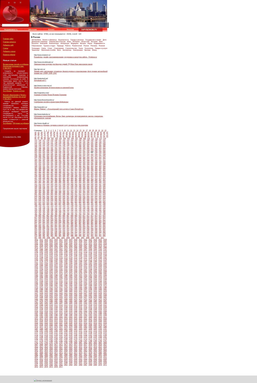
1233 (90, 267)
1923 (90, 359)
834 (104, 218)
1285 (51, 275)
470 (88, 178)
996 (104, 236)
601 (36, 194)
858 (56, 222)
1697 (85, 329)
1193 (41, 263)
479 (52, 180)
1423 (66, 293)
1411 (80, 291)
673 (36, 202)
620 (40, 196)
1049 (70, 244)
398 (88, 170)
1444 (95, 295)
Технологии (89, 48)
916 (72, 228)
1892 (85, 355)
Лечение (70, 30)
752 (64, 210)
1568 (41, 313)
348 (104, 164)
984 (56, 236)
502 (72, 182)
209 (52, 150)
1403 (41, 291)
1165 (51, 259)
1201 (80, 263)
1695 (75, 329)
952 (72, 232)
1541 (56, 309)
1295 (100, 275)
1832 (85, 347)
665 (76, 200)
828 (80, 218)
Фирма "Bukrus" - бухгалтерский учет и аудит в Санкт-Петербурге (58, 109)
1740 (75, 335)
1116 (105, 251)
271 (84, 156)
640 (48, 198)
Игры (69, 41)
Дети (104, 40)
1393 (66, 289)
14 (77, 130)
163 (84, 144)
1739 (70, 335)
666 (80, 200)
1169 (70, 259)
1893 (90, 355)
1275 (75, 273)
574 (72, 190)
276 (104, 156)
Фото (59, 50)
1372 (36, 287)
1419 (46, 293)
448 (72, 176)
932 (64, 230)
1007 (82, 238)
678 (56, 202)
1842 (61, 349)
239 (100, 152)
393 (68, 170)
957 (92, 232)
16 (83, 130)
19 (93, 130)
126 (80, 140)
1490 (100, 301)
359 (76, 166)
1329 (46, 281)
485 (76, 180)
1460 (100, 297)
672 (104, 200)
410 (64, 172)
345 (92, 164)
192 (56, 148)
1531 (80, 307)
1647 (61, 323)
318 (56, 162)
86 (79, 136)
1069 (95, 246)
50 (42, 134)
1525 (51, 307)
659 (52, 200)
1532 (85, 307)
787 (60, 214)
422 (40, 174)
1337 (85, 281)
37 (76, 132)
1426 (80, 293)
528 (104, 184)
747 (44, 210)
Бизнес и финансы (50, 40)
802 (48, 216)
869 (100, 222)
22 (102, 130)
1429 (95, 293)
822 (56, 218)
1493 (41, 303)
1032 (61, 241)
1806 (105, 343)
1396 (80, 289)
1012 (36, 240)
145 (84, 142)
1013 (41, 240)
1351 (80, 283)
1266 (105, 271)
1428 (90, 293)
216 (80, 150)
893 (52, 226)
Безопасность (63, 40)
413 (76, 172)
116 (40, 140)
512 (40, 184)
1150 (51, 257)
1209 (46, 265)
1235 (100, 267)
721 (84, 206)
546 (104, 186)
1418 (41, 293)
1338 (90, 281)
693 (44, 204)
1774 (95, 339)
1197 (61, 263)
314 (40, 162)
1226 (56, 267)
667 (84, 200)
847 (84, 220)
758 (88, 210)
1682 (85, 327)
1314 (46, 279)
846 (80, 220)
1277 (85, 273)
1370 (100, 285)
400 (96, 170)
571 (60, 190)
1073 (41, 247)
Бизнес (51, 30)
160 (72, 144)
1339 (95, 281)
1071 (105, 246)
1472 (85, 299)
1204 (95, 263)
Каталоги (35, 43)
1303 (66, 277)
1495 (51, 303)
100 (48, 138)
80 (60, 136)
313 (36, 162)
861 (68, 222)
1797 (61, 343)
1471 (80, 299)
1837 (36, 349)
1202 (85, 263)
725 (100, 206)
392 (64, 170)
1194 (46, 263)
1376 (56, 287)
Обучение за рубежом (21, 123)
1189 (95, 261)
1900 (51, 357)
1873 (66, 353)
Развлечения (77, 46)
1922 (85, 359)
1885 (51, 355)
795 (92, 214)
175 (60, 146)
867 (92, 222)
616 (96, 194)
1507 (36, 305)
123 (68, 140)
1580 (100, 313)
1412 (85, 291)
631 (84, 196)
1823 (41, 347)
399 (92, 170)
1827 (61, 347)
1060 (51, 246)
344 (88, 164)
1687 (36, 329)
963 (44, 234)
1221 (105, 265)
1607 (85, 317)
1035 (75, 241)
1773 (90, 339)
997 (36, 238)
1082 (85, 247)
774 (80, 212)
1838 (41, 349)
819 (44, 218)
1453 (66, 297)
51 (45, 134)
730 (48, 208)
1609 (95, 317)
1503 (90, 303)
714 (56, 206)
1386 (105, 287)
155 (52, 144)
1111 (80, 251)
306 (80, 160)
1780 (51, 341)
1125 (75, 253)
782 (40, 214)
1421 (56, 293)
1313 (41, 279)
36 (73, 132)
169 (36, 146)
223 (36, 152)
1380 (75, 287)
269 (76, 156)
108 (80, 138)
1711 (80, 331)
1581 (105, 313)
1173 (90, 259)
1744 (95, 335)
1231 (80, 267)
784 (48, 214)
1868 (41, 353)
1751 (56, 337)
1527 (61, 307)
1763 (41, 339)
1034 (70, 241)
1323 (90, 279)
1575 (75, 313)
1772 (85, 339)
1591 (80, 315)
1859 (70, 351)
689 (100, 202)
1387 (36, 289)
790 (72, 214)
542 (88, 186)
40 (85, 132)
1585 (51, 315)
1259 (70, 271)
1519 (95, 305)
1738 (66, 335)
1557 (61, 311)
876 (56, 224)
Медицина (75, 43)
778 (96, 212)
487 (84, 180)
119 (52, 140)
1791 (105, 341)
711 (44, 206)
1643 (41, 323)
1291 (80, 275)
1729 (95, 333)
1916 (56, 359)
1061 (56, 246)
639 (44, 198)
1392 (61, 289)
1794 (46, 343)
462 (56, 178)
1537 (36, 309)
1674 (46, 327)
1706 (56, 331)
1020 (75, 240)
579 (92, 190)
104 (64, 138)
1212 (61, 265)
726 (104, 206)
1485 (75, 301)
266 (64, 156)
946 (48, 232)
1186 (80, 261)
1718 (41, 333)
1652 (85, 323)
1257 (61, 271)
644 (64, 198)
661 (60, 200)
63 (82, 134)
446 (64, 176)
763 (36, 212)
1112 (85, 251)
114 (104, 138)
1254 (46, 271)
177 (68, 146)
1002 (58, 238)
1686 (105, 327)
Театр (81, 48)
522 (80, 184)
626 (64, 196)
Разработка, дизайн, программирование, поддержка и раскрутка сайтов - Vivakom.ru (65, 57)
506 (88, 182)
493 (36, 182)
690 (104, 202)
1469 (70, 299)
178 (72, 146)
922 (96, 228)
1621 (80, 319)
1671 (105, 325)
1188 (90, 261)
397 (84, 170)
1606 (80, 317)
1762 (36, 339)
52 (48, 134)
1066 (80, 246)
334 (48, 164)
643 (60, 198)
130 (96, 140)
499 (60, 182)
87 (82, 136)
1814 (70, 345)
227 (52, 152)
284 (64, 158)
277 (36, 158)
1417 (36, 293)
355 (60, 166)
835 (36, 220)
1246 (80, 269)
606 (56, 194)
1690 (51, 329)
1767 (61, 339)
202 (96, 148)
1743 (90, 335)
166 (96, 144)
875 (52, 224)
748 (48, 210)
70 (104, 134)
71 (107, 134)
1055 (100, 244)
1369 (95, 285)
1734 (46, 335)
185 (100, 146)
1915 (51, 359)
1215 (75, 265)
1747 (36, 337)
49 (38, 134)
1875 (75, 353)
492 (104, 180)
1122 (61, 253)
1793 (41, 343)
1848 (90, 349)
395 (76, 170)
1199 (70, 263)
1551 (105, 309)
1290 (75, 275)
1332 (61, 281)
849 (92, 220)
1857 (61, 351)
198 (80, 148)
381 (92, 168)
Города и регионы (77, 40)
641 (52, 198)
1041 (105, 241)
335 (52, 164)
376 (72, 168)
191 (52, 148)
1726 (80, 333)
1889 (70, 355)
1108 (66, 251)
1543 (66, 309)
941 (100, 230)
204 (104, 148)
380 (88, 168)
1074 (46, 247)
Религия (102, 46)
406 (48, 172)
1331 (56, 281)
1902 (61, 357)
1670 (100, 325)
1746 (105, 335)
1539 (46, 309)
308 (88, 160)
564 (104, 188)
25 (38, 132)
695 (52, 204)
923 (100, 228)
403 (36, 172)
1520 (100, 305)
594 (80, 192)
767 (52, 212)
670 (96, 200)
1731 (105, 333)
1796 (56, 343)
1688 (41, 329)
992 (88, 236)
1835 (100, 347)
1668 (90, 325)
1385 (100, 287)
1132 (36, 255)
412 (72, 172)
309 (92, 160)
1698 (90, 329)
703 (84, 204)
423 (44, 174)
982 (48, 236)
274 (96, 156)
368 (40, 168)
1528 (66, 307)
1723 (66, 333)
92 (98, 136)
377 (76, 168)
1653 (90, 323)
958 (96, 232)
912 (56, 228)
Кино (101, 41)
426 (56, 174)
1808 (41, 345)
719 (76, 206)
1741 (80, 335)
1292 (85, 275)
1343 (41, 283)
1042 (36, 244)
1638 (90, 321)
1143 (90, 255)
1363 (66, 285)
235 (84, 152)
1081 (80, 247)
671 (100, 200)
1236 (105, 267)
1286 (56, 275)
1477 (36, 301)
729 (44, 208)
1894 (95, 355)
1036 (80, 241)
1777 (36, 341)
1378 (66, 287)
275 (100, 156)
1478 (41, 301)
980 (40, 236)
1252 (36, 271)
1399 (95, 289)
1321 (80, 279)
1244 (70, 269)
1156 (80, 257)
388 (48, 170)
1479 (46, 301)
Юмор (94, 50)
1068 (90, 246)
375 (68, 168)
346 (96, 164)
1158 (90, 257)
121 (60, 140)
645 (68, 198)
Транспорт (36, 50)
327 (92, 162)
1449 (46, 297)
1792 (36, 343)
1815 (75, 345)
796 (96, 214)
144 (80, 142)
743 (100, 208)
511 (36, 184)
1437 (61, 295)
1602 (61, 317)
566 (40, 190)
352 (48, 166)
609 (68, 194)
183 (92, 146)
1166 (56, 259)
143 (76, 142)
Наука (90, 43)
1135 (51, 255)
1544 (70, 309)
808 (72, 216)
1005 (73, 238)
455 (100, 176)
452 (88, 176)
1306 (80, 277)
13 (74, 130)
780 (104, 212)
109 (84, 138)
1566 (105, 311)
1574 (70, 313)
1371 (105, 285)
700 (72, 204)
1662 (61, 325)
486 (80, 180)
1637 (85, 321)
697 (60, 204)
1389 (46, 289)
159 (68, 144)
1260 (75, 271)
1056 (105, 244)
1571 (56, 313)
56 (60, 134)
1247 (85, 269)
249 (68, 154)
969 (68, 234)
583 (36, 192)
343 (84, 164)
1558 (66, 311)
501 (68, 182)
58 (67, 134)
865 (84, 222)
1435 (51, 295)
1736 (56, 335)
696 (56, 204)
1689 (46, 329)
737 (76, 208)
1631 (56, 321)
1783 (66, 341)
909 (44, 228)
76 (48, 136)
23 (105, 130)
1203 (90, 263)
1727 (85, 333)
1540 (51, 309)
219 (92, 150)
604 (48, 194)
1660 (51, 325)
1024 (95, 240)
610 (72, 194)
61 (76, 134)
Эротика (87, 50)
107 (76, 138)
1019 (70, 240)
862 (72, 222)
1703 (41, 331)
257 (100, 154)
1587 (61, 315)
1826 (56, 347)
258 (104, 154)
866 (88, 222)
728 (40, 208)
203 (100, 148)
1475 (100, 299)
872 (40, 224)
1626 (105, 319)
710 (40, 206)
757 (84, 210)
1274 (70, 273)
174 (56, 146)
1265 (100, 271)
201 (92, 148)
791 (76, 214)
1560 (75, 311)
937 (84, 230)
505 (84, 182)
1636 (80, 321)
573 (68, 190)
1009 (92, 238)
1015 (51, 240)
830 (88, 218)
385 (36, 170)
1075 (51, 247)
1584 (46, 315)
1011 (102, 238)
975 (92, 234)
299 (52, 160)
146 (88, 142)
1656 (105, 323)
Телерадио (36, 48)
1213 (66, 265)
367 (36, 168)
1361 (56, 285)
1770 (75, 339)
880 (72, 224)
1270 (51, 273)
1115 (100, 251)
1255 (51, 271)
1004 (68, 238)
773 (76, 212)
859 (60, 222)
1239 (46, 269)
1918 (66, 359)
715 (60, 206)
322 (72, 162)
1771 (80, 339)
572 (64, 190)
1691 (56, 329)
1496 (56, 303)
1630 (51, 321)
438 (104, 174)
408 (56, 172)
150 (104, 142)
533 (52, 186)
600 (104, 192)
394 (72, 170)
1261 (80, 271)
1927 (36, 361)
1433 (41, 295)
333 (44, 164)
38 (79, 132)
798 (104, 214)
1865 (100, 351)
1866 (105, 351)
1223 (41, 267)
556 (72, 188)
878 (64, 224)
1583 (41, 315)
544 (96, 186)
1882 (36, 355)
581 (100, 190)
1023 (90, 240)
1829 (70, 347)
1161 (105, 257)
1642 (36, 323)
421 (36, 174)
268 (72, 156)
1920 (75, 359)
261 (44, 156)
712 (48, 206)
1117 (36, 253)
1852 (36, 351)
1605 (75, 317)
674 (40, 202)
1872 (61, 353)
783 (44, 214)
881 (76, 224)
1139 (70, 255)
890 (40, 226)
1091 (56, 250)
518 (64, 184)
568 (48, 190)
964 (48, 234)
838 (48, 220)
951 (68, 232)
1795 (51, 343)
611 (76, 194)
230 (64, 152)
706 (96, 204)
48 (35, 134)
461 (52, 178)
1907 (85, 357)
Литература (65, 43)
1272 (61, 273)
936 (80, 230)
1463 (41, 299)
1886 (56, 355)
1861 (80, 351)
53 (51, 134)
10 (65, 130)
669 (92, 200)
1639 (95, 321)
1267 (36, 273)
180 (80, 146)
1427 (85, 293)
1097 (85, 250)
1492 (36, 303)
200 (88, 148)
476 (40, 180)
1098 (90, 250)
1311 (105, 277)
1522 (36, 307)
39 (82, 132)
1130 (100, 253)
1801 (80, 343)
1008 (87, 238)
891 (44, 226)
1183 (66, 261)
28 (48, 132)
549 (44, 188)
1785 (75, 341)
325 (84, 162)
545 (100, 186)
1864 (95, 351)
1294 (95, 275)
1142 (85, 255)
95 (107, 136)
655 (36, 200)
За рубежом (7, 91)
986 (64, 236)
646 (72, 198)
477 (44, 180)
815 (100, 216)
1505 (100, 303)
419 (100, 172)
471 (92, 178)
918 (80, 228)
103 (60, 138)
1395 (75, 289)
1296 (105, 275)
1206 (105, 263)
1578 (90, 313)
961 (36, 234)
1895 (100, 355)
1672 (36, 327)
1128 (90, 253)
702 (80, 204)
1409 (70, 291)
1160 (100, 257)
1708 (66, 331)
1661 (56, 325)
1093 (66, 250)
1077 (61, 247)
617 (100, 194)
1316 (56, 279)
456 (104, 176)
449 (76, 176)
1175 (100, 259)
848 (88, 220)
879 (68, 224)
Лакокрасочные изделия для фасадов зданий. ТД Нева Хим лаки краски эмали (63, 64)
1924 (95, 359)
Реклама (94, 46)
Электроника (78, 50)
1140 (75, 255)
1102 (36, 251)
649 (84, 198)
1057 (36, 246)
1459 (95, 297)
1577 (85, 313)
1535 (100, 307)
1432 (36, 295)
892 (48, 226)
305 (76, 160)
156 (56, 144)
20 (96, 130)
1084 (95, 247)
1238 (41, 269)
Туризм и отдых (19, 91)
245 (52, 154)
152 (40, 144)
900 (80, 226)
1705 (51, 331)
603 (44, 194)
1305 (75, 277)
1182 (61, 261)
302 (64, 160)
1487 (85, 301)
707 (100, 204)
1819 (95, 345)
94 (104, 136)
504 (80, 182)
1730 (100, 333)
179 (76, 146)
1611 (105, 317)
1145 (100, 255)
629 (76, 196)
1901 (56, 357)
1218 (90, 265)
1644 (46, 323)
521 (76, 184)
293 (100, 158)
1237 (36, 269)
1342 (36, 283)
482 (64, 180)
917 (76, 228)
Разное (86, 46)
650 (88, 198)
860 (64, 222)
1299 (46, 277)
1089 (46, 250)
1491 (105, 301)
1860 (75, 351)
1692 (61, 329)
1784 (70, 341)
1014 (46, 240)
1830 (75, 347)
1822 (36, 347)
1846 (80, 349)
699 (68, 204)
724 (96, 206)
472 (96, 178)
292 (96, 158)
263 (52, 156)
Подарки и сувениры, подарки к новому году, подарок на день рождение (61, 125)
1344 (46, 283)
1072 (36, 247)
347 (100, 164)
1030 (51, 241)
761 (100, 210)
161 (76, 144)
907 (36, 228)
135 (44, 142)
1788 (90, 341)
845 (76, 220)
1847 (85, 349)
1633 (66, 321)
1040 (100, 241)
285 (68, 158)
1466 (56, 299)
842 (64, 220)
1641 (105, 321)
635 (100, 196)
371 (52, 168)
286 (72, 158)
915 (68, 228)
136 (48, 142)
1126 (80, 253)
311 (100, 160)
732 (56, 208)
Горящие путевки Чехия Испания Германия (50, 95)
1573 (66, 313)
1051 (80, 244)
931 (60, 230)
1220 (100, 265)
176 (64, 146)
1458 (90, 297)
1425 (75, 293)
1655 (100, 323)
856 (48, 222)
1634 (70, 321)
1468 (66, 299)
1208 (41, 265)
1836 (105, 347)
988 (72, 236)
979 (36, 236)
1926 (105, 359)
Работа (68, 46)
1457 (85, 297)
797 (100, 214)
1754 (70, 337)
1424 (70, 293)
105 (68, 138)
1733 (41, 335)
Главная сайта (8, 39)
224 (40, 152)
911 (52, 228)
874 (48, 224)
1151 (56, 257)
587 (52, 192)
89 (88, 136)
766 (48, 212)
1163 (41, 259)
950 (64, 232)
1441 (80, 295)
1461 (105, 297)
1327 (36, 281)
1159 (95, 257)
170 (40, 146)
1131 (105, 253)
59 (70, 134)
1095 (75, 250)
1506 (105, 303)
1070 (100, 246)
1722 (61, 333)
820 (48, 218)
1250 (100, 269)
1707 (61, 331)
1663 (66, 325)
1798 (66, 343)
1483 (66, 301)
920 (88, 228)
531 (44, 186)
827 (76, 218)
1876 (80, 353)
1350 (75, 283)
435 (92, 174)
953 (76, 232)
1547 (85, 309)
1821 (105, 345)
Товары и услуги (101, 48)
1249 (95, 269)
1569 (46, 313)
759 (92, 210)
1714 (95, 331)
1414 (95, 291)
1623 (90, 319)
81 (63, 136)
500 (64, 182)
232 (72, 152)
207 (44, 150)
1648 (66, 323)
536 (64, 186)
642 (56, 198)
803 (52, 216)
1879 (95, 353)
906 (104, 226)
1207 (36, 265)
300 (56, 160)
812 (88, 216)
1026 (105, 240)
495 (44, 182)
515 (52, 184)
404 (40, 172)
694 (48, 204)
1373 (41, 287)
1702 (36, 331)
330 (104, 162)
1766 (56, 339)
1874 (70, 353)
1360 (51, 285)
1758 (90, 337)
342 (80, 164)
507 (92, 182)
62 (79, 134)
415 (84, 172)
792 (80, 214)
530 (40, 186)
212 (64, 150)
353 (52, 166)
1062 (61, 246)
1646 (56, 323)
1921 (80, 359)
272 (88, 156)
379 (84, 168)
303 (68, 160)
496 (48, 182)
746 (40, 210)
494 (40, 182)
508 (96, 182)
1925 (100, 359)
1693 (66, 329)
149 (100, 142)
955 (84, 232)
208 (48, 150)
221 (100, 150)
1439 (70, 295)
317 (52, 162)
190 (48, 148)
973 (84, 234)
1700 (100, 329)
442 (48, 176)
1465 (51, 299)
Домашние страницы (40, 41)
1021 (80, 240)
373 (60, 168)
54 (54, 134)
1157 (85, 257)
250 (72, 154)
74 (42, 136)
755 (76, 210)
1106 (56, 251)
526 (96, 184)
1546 (80, 309)
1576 (80, 313)
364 (96, 166)
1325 (100, 279)
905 (100, 226)
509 (100, 182)
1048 (66, 244)
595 (84, 192)
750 (56, 210)
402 (104, 170)
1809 (46, 345)
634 (96, 196)
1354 (95, 283)
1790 (100, 341)
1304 (70, 277)
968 (64, 234)
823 (60, 218)
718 (72, 206)
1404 (46, 291)
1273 (66, 273)
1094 (70, 250)
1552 (36, 311)
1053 (90, 244)
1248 (90, 269)
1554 (46, 311)
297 (44, 160)
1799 (70, 343)
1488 (90, 301)
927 (44, 230)
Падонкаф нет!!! (40, 80)
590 (64, 192)
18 (90, 130)
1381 (80, 287)
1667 (85, 325)
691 (36, 204)
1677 (61, 327)
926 (40, 230)
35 (70, 132)
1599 (46, 317)
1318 (66, 279)
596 (88, 192)
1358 (41, 285)
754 (72, 210)
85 (76, 136)
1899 (46, 357)
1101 (105, 250)
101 (52, 138)
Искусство (85, 41)
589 (60, 192)
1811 (56, 345)
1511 (56, 305)
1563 (90, 311)
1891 (80, 355)
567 (44, 190)
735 (68, 208)
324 (80, 162)
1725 (75, 333)
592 (72, 192)
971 (76, 234)
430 (72, 174)
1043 (41, 244)
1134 (46, 255)
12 (71, 130)
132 (104, 140)
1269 (46, 273)
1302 (61, 277)
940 (96, 230)
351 (44, 166)
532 (48, 186)
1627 (36, 321)
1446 (105, 295)
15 (80, 130)
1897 (36, 357)
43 (95, 132)
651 (92, 198)
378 (80, 168)
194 (64, 148)
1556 (56, 311)
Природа (60, 46)
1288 (66, 275)
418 (96, 172)
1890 (75, 355)
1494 (46, 303)
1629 (46, 321)
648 (80, 198)
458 (40, 178)
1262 (85, 271)
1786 (80, 341)
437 (100, 174)
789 (68, 214)
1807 (36, 345)
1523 (41, 307)
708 (104, 204)
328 (96, 162)
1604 (70, 317)
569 (52, 190)
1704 (46, 331)
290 (88, 158)
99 (45, 138)
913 (60, 228)
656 (40, 200)
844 (72, 220)
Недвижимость (11, 30)
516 (56, 184)
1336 (80, 281)
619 (36, 196)
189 (44, 148)
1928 (41, 361)
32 (60, 132)
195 (68, 148)
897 (68, 226)
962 (40, 234)
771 (68, 212)
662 (64, 200)
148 (96, 142)
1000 (48, 238)
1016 (56, 240)
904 (96, 226)
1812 (61, 345)
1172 (85, 259)
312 (104, 160)
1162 (36, 259)
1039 (95, 241)
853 (36, 222)
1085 (100, 247)
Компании (44, 43)
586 (48, 192)
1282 (36, 275)
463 (60, 178)
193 (60, 148)
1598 (41, 317)
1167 (61, 259)
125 (76, 140)
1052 (85, 244)
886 (96, 224)
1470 (75, 299)
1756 (80, 337)
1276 (80, 273)
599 (100, 192)
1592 (85, 315)
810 (80, 216)
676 (48, 202)
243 (44, 154)
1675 (51, 327)
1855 (51, 351)
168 (104, 144)
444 (56, 176)
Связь (43, 48)
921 (92, 228)
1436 (56, 295)
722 (88, 206)
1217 (85, 265)
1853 (41, 351)
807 (68, 216)
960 (104, 232)
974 (88, 234)
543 (92, 186)
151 (36, 144)
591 (68, 192)
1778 (41, 341)
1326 (105, 279)
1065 (75, 246)
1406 (56, 291)
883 (84, 224)
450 (80, 176)
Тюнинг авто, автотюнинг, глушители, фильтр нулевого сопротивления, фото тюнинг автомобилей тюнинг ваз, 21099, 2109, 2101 (70, 72)
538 (72, 186)
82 (67, 136)
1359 (46, 285)
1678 (66, 327)
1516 (80, 305)
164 (88, 144)
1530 (75, 307)
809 (76, 216)
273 (92, 156)
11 (68, 130)
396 (80, 170)
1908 (90, 357)
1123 (66, 253)
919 (84, 228)
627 (68, 196)
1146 (105, 255)
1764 (46, 339)
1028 (41, 241)
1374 (46, 287)
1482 (61, 301)
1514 (70, 305)
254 (88, 154)
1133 (41, 255)
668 (88, 200)
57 (63, 134)
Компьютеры (54, 43)
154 (48, 144)
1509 (46, 305)
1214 (70, 265)
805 (60, 216)
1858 (66, 351)
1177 (36, 261)
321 (68, 162)
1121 (56, 253)
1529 (70, 307)
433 (84, 174)
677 (52, 202)
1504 (95, 303)
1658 (41, 325)
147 (92, 142)
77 (51, 136)
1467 (61, 299)
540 (80, 186)
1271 (56, 273)
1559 (70, 311)
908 (40, 228)
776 (88, 212)
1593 (90, 315)
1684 (95, 327)
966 (56, 234)
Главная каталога (9, 42)
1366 (80, 285)
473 (100, 178)
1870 (51, 353)
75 (45, 136)
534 (56, 186)
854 (40, 222)
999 (44, 238)
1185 (75, 261)
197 (76, 148)
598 (96, 192)
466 (72, 178)
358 (72, 166)
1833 (90, 347)
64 (85, 134)
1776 (105, 339)
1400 (100, 289)
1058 (41, 246)
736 (72, 208)
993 (92, 236)
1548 (90, 309)
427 (60, 174)
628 (72, 196)
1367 (85, 285)
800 (40, 216)
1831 (80, 347)
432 (80, 174)
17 (87, 130)
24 (35, 132)
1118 (41, 253)
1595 (100, 315)
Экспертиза (67, 50)
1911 (105, 357)
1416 (105, 291)
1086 (105, 247)
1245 (75, 269)
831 (92, 218)
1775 (100, 339)
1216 (80, 265)
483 (68, 180)
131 (100, 140)
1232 (85, 267)
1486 (80, 301)
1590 (75, 315)
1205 (100, 263)
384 (104, 168)
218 (88, 150)
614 (88, 194)
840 (56, 220)
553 (60, 188)
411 (68, 172)
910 (48, 228)
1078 (66, 247)
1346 (56, 283)
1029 (46, 241)
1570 (51, 313)
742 (96, 208)
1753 (66, 337)
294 (104, 158)
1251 (105, 269)
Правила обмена (9, 55)
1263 (90, 271)
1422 (61, 293)
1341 (105, 281)
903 (92, 226)
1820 (100, 345)
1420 (51, 293)
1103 (41, 251)
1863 (90, 351)
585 (44, 192)
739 (84, 208)
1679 (70, 327)
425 (52, 174)
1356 (105, 283)
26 (42, 132)
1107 (61, 251)
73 (38, 136)
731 (52, 208)
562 (96, 188)
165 (92, 144)
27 (45, 132)
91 (95, 136)
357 (68, 166)
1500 (75, 303)
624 (56, 196)
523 (84, 184)
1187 (85, 261)
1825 (51, 347)
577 (84, 190)
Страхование (59, 48)
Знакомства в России (57, 41)
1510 (51, 305)
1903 (66, 357)
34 (67, 132)
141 (68, 142)
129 (92, 140)
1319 (70, 279)
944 (40, 232)
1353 (90, 283)
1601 (56, 317)
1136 (56, 255)
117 (44, 140)
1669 (95, 325)
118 (48, 140)
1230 (75, 267)
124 (72, 140)
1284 (46, 275)
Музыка (83, 43)
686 (88, 202)
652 (96, 198)
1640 (100, 321)
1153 (66, 257)
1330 (51, 281)
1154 (70, 257)
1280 (100, 273)
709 (36, 206)
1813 (66, 345)
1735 (51, 335)
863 (76, 222)
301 (60, 160)
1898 (41, 357)
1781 (56, 341)
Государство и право (93, 40)
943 (36, 232)
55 (57, 134)
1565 (100, 311)
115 (36, 140)
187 (36, 148)
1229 (70, 267)
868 (96, 222)
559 (84, 188)
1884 (46, 355)
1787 (85, 341)
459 (44, 178)
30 (54, 132)
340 (72, 164)
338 (64, 164)
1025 (100, 240)
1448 (41, 297)
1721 (56, 333)
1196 (56, 263)
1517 (85, 305)
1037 (85, 241)
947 (52, 232)
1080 (75, 247)
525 (92, 184)
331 (36, 164)
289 (84, 158)
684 (80, 202)
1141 (80, 255)
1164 (46, 259)
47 (107, 132)
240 (104, 152)
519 (68, 184)
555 (68, 188)
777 (92, 212)
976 (96, 234)
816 (104, 216)
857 (52, 222)
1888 (66, 355)
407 (52, 172)
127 (84, 140)
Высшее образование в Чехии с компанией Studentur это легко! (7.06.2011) (14, 97)
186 (104, 146)
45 (101, 132)
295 (36, 160)
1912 (36, 359)
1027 (36, 241)
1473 (90, 299)
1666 (80, 325)
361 (84, 166)
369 (44, 168)
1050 (75, 244)
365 (100, 166)
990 (80, 236)
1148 (41, 257)
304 (72, 160)
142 (72, 142)
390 (56, 170)
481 (60, 180)
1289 (70, 275)
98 (42, 138)
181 (84, 146)
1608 (90, 317)
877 (60, 224)
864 (80, 222)
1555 (51, 311)
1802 (85, 343)
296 (40, 160)
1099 (95, 250)
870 (104, 222)
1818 (90, 345)
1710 (75, 331)
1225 (51, 267)
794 (88, 214)
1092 (61, 250)
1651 (80, 323)
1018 (66, 240)
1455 (75, 297)
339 (68, 164)
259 (36, 156)
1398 (90, 289)
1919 (70, 359)
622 (48, 196)
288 (80, 158)
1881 (105, 353)
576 (80, 190)
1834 (95, 347)
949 (60, 232)
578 (88, 190)
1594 (95, 315)
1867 (36, 353)
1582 (36, 315)
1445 (100, 295)
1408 (66, 291)
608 (64, 194)
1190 (100, 261)
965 (52, 234)
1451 (56, 297)
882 (80, 224)
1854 (46, 351)
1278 (90, 273)
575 (76, 190)
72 (35, 136)
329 (100, 162)
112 (96, 138)
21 (99, 130)
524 (88, 184)
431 (76, 174)
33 (63, 132)
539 (76, 186)
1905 (75, 357)
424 (48, 174)
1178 (41, 261)
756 (80, 210)
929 (52, 230)
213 (68, 150)
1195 (51, 263)
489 (92, 180)
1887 (61, 355)
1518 (90, 305)
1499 (70, 303)
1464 (46, 299)
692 (40, 204)
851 (100, 220)
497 (52, 182)
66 (92, 134)
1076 (56, 247)
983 (52, 236)
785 (52, 214)
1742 (85, 335)
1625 (100, 319)
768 (56, 212)
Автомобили (36, 40)
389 (52, 170)
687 (92, 202)
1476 (105, 299)
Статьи (5, 48)
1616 (56, 319)
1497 (61, 303)
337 (60, 164)
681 (68, 202)
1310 (100, 277)
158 (64, 144)
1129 (95, 253)
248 (64, 154)
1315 (51, 279)
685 (84, 202)
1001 (53, 238)
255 (92, 154)
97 (38, 138)
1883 (41, 355)
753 (68, 210)
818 (40, 218)
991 (84, 236)
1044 (46, 244)
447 (68, 176)
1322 (85, 279)
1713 (90, 331)
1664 (70, 325)
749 (52, 210)
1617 (61, 319)
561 (92, 188)
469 (84, 178)
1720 (51, 333)
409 (60, 172)
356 (64, 166)
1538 (41, 309)
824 (64, 218)
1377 (61, 287)
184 (96, 146)
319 (60, 162)
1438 (66, 295)
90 (92, 136)
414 (80, 172)
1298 (41, 277)
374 (64, 168)
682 (72, 202)
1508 (41, 305)
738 (80, 208)
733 (60, 208)
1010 (97, 238)
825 (68, 218)
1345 (51, 283)
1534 (95, 307)
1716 (105, 331)
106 (72, 138)
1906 (80, 357)
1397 (85, 289)
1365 (75, 285)
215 (76, 150)
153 (44, 144)
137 (52, 142)
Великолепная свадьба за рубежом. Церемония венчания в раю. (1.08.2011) (16, 66)
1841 (56, 349)
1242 (61, 269)
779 (100, 212)
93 (101, 136)
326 (88, 162)
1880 (100, 353)
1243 (66, 269)
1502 (85, 303)
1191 (105, 261)
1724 (70, 333)
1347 (61, 283)
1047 (61, 244)
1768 (66, 339)
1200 (75, 263)
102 (56, 138)
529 (36, 186)
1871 (56, 353)
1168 (66, 259)
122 (64, 140)
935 (76, 230)
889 (36, 226)
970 (72, 234)
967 (60, 234)
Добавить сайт (8, 45)
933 (68, 230)
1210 (51, 265)
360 (80, 166)
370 (48, 168)
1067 (85, 246)
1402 (36, 291)
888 (104, 224)
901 (84, 226)
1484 (70, 301)
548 (40, 188)
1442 (85, 295)
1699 (95, 329)
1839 (46, 349)
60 (73, 134)
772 (72, 212)
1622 (85, 319)
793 (84, 214)
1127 (85, 253)
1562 (85, 311)
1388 (41, 289)
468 (80, 178)
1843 (66, 349)
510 (104, 182)
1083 (90, 247)
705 (92, 204)
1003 (63, 238)
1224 (46, 267)
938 (88, 230)
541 (84, 186)
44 (98, 132)
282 (56, 158)
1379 (70, 287)
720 (80, 206)
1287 (61, 275)
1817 (85, 345)
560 (88, 188)
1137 (61, 255)
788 (64, 214)
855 (44, 222)
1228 (66, 267)
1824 (46, 347)
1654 (95, 323)
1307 (85, 277)
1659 (46, 325)
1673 (41, 327)
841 (60, 220)
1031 (56, 241)
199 (84, 148)
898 (72, 226)
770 (64, 212)
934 (72, 230)
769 (60, 212)
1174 (95, 259)
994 (96, 236)
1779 (46, 341)
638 (40, 198)
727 (36, 208)
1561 (80, 311)
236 (88, 152)
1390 (51, 289)
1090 (51, 250)
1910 (100, 357)
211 (60, 150)
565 (36, 190)
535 (60, 186)
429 (68, 174)
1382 (85, 287)
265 (60, 156)
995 (100, 236)
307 (84, 160)
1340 (100, 281)
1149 (46, 257)
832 (96, 218)
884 (88, 224)
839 (52, 220)
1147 (36, 257)
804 (56, 216)
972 (80, 234)
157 (60, 144)
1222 (36, 267)
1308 (90, 277)
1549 (95, 309)
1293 (90, 275)
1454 (70, 297)
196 (72, 148)
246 (56, 154)
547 (36, 188)
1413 (90, 291)
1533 (90, 307)
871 (36, 224)
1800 (75, 343)
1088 (41, 250)
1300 (51, 277)
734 (64, 208)
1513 (66, 305)
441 (44, 176)
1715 (100, 331)
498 (56, 182)
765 (44, 212)
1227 (61, 267)
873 (44, 224)
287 (76, 158)
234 (80, 152)
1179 (46, 261)
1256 (56, 271)
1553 (41, 311)
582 (104, 190)
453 (92, 176)
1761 (105, 337)
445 (60, 176)
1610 (100, 317)
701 (76, 204)
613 (84, 194)
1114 (95, 251)
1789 (95, 341)
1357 (36, 285)
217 (84, 150)
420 (104, 172)
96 (35, 138)
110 (88, 138)
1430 (100, 293)
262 (48, 156)
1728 (90, 333)
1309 (95, 277)
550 (48, 188)
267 (68, 156)
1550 (100, 309)
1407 (61, 291)
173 (52, 146)
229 (60, 152)
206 (40, 150)
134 (40, 142)
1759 (95, 337)
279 (44, 158)
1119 (46, 253)
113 (100, 138)
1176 (105, 259)
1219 (95, 265)
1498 (66, 303)
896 (64, 226)
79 (57, 136)
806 (64, 216)
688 (96, 202)
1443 (90, 295)
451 (84, 176)
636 (104, 196)
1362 (61, 285)
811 (84, 216)
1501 (80, 303)
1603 (66, 317)
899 (76, 226)
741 (92, 208)
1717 (36, 333)
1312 (36, 279)
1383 (90, 287)
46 (104, 132)
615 (92, 194)
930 (56, 230)
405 (44, 172)
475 (36, 180)
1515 (75, 305)
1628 (41, 321)
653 (100, 198)
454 (96, 176)
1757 (85, 337)
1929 (46, 361)
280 (48, 158)
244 (48, 154)
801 (44, 216)
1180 (51, 261)
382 (96, 168)
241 (36, 154)
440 (40, 176)
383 (100, 168)
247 (60, 154)
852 (104, 220)
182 (88, 146)
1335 (75, 281)
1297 (36, 277)
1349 (70, 283)
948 (56, 232)
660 (56, 200)
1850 (100, 349)
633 (92, 196)
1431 (105, 293)
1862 (85, 351)
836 (40, 220)
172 (48, 146)
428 (64, 174)
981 (44, 236)
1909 (95, 357)
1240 (51, 269)
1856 (56, 351)
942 (104, 230)
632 (88, 196)
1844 (70, 349)
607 (60, 194)
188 (40, 148)
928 (48, 230)
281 (52, 158)
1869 (46, 353)
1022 (85, 240)
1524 (46, 307)
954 (80, 232)
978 (104, 234)
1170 (75, 259)
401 (100, 170)
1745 (100, 335)
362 (88, 166)
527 (100, 184)
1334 (70, 281)
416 (88, 172)
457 (36, 178)
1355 (100, 283)
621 (44, 196)
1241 (56, 269)
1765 (51, 339)
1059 (46, 246)
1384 (95, 287)
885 (92, 224)
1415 (100, 291)
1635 (75, 321)
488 (88, 180)
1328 (41, 281)
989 (76, 236)
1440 (75, 295)
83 (70, 136)
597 (92, 192)
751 (60, 210)
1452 (61, 297)
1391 (56, 289)
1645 (51, 323)
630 (80, 196)
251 (76, 154)
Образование (37, 46)
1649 (70, 323)
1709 (70, 331)
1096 (80, 250)
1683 (90, 327)
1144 (95, 255)
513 (44, 184)
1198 (66, 263)
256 (96, 154)
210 (56, 150)
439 (36, 176)
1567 (36, 313)
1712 (85, 331)
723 (92, 206)
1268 (41, 273)
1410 (75, 291)
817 (36, 218)
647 (76, 198)
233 (76, 152)
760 (96, 210)
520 (72, 184)
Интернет (76, 41)
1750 (51, 337)
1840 (51, 349)
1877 (85, 353)
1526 (56, 307)
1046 (56, 244)
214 (72, 150)
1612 (36, 319)
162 (80, 144)
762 (104, 210)
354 (56, 166)
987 (68, 236)
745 (36, 210)
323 (76, 162)
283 (60, 158)
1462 (36, 299)
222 (104, 150)
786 (56, 214)
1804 (95, 343)
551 (52, 188)
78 (54, 136)
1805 (100, 343)
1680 (75, 327)
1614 (46, 319)
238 (96, 152)
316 (48, 162)
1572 (61, 313)
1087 (36, 250)
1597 (36, 317)
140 (64, 142)
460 (48, 178)
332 (40, 164)
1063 (66, 246)
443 (52, 176)
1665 (75, 325)
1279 (95, 273)
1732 (36, 335)
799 (36, 216)
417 (92, 172)
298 (48, 160)
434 (88, 174)
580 (96, 190)
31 (57, 132)
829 (84, 218)
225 (44, 152)
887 (100, 224)
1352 (85, 283)
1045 (51, 244)
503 (76, 182)
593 (76, 192)
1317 (61, 279)
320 (64, 162)
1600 (51, 317)
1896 (105, 355)
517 (60, 184)
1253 (41, 271)
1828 (66, 347)
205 (36, 150)
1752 (61, 337)
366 (104, 166)
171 (44, 146)
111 (92, 138)
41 (88, 132)
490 (96, 180)
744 (104, 208)
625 (60, 196)
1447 (36, 297)
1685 (100, 327)
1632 (61, 321)
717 (68, 206)
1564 (95, 311)
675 (44, 202)
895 (60, 226)
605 (52, 194)
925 (36, 230)
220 (96, 150)
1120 (51, 253)
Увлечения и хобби (48, 50)
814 (96, 216)
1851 (105, 349)
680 (64, 202)
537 (68, 186)
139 (60, 142)
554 (64, 188)
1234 (95, 267)
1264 (95, 271)
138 (56, 142)
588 (56, 192)
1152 (61, 257)
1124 (70, 253)
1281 (105, 273)
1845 (75, 349)
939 (92, 230)
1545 (75, 309)
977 (100, 234)
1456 (80, 297)
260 (40, 156)
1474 (95, 299)
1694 (70, 329)
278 (40, 158)
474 (104, 178)
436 (96, 174)
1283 (41, 275)
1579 (95, 313)
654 (104, 198)
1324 (95, 279)
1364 (70, 285)
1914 (46, 359)
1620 (75, 319)
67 (95, 134)
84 (73, 136)
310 (96, 160)
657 (44, 200)
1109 (70, 251)
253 (84, 154)
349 (36, 166)
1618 (66, 319)
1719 (46, 333)
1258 (66, 271)
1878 (90, 353)
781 (36, 214)
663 (68, 200)
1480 (51, 301)
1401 (105, 289)
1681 (80, 327)
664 (72, 200)
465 (68, 178)
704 (88, 204)
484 (72, 180)
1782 (61, 341)
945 (44, 232)
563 (100, 188)
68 (98, 134)
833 (100, 218)
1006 (78, 238)
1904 (70, 357)
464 (64, 178)
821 (52, 218)
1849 (95, 349)
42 (92, 132)
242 (40, 154)
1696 (80, 329)
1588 (66, 315)
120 (56, 140)
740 (88, 208)
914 (64, 228)
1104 (46, 251)
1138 (66, 255)
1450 (51, 297)
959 (100, 232)
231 (68, 152)
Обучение (32, 30)
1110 (75, 251)
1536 (105, 307)
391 (60, 170)
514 (48, 184)
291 (92, 158)
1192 (36, 263)
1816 (80, 345)
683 (76, 202)
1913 (41, 359)
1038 (90, 241)
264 (56, 156)
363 (92, 166)
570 (56, 190)
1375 (51, 287)
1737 (61, 335)
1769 (70, 339)
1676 (56, 327)
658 (48, 200)
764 (40, 212)
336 (56, 164)
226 (48, 152)
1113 (90, 251)
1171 (80, 259)
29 (51, 132)
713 (52, 206)
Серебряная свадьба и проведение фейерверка (51, 102)
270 (80, 156)
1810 (51, 345)
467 (76, 178)
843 (68, 220)
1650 (75, 323)
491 (100, 180)
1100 (100, 250)
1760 (100, 337)
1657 (36, 325)
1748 (41, 337)
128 (88, 140)
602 (40, 194)
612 (80, 194)
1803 (90, 343)
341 (76, 164)
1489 (95, 301)
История (94, 41)
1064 (70, 246)
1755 (75, 337)
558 (80, 188)
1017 (61, 240)
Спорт (50, 48)
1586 (56, 315)
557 (76, 188)
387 (44, 170)
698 (64, 204)
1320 (75, 279)
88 (85, 136)
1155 (75, 257)
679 (60, 202)
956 (88, 232)
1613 (41, 319)
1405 (51, 291)
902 (88, 226)
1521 (105, 305)
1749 (46, 337)
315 (44, 162)
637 (36, 198)
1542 (61, 309)
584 (40, 192)
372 (56, 168)
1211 (56, 265)
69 (101, 134)
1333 (66, 281)
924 (104, 228)
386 (40, 170)
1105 (51, 251)
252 (80, 154)
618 (104, 194)
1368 (90, 285)
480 (56, 180)
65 (88, 134)
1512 (61, 305)
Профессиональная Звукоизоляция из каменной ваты (54, 88)
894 (56, 226)
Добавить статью (9, 51)
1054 (95, 244)
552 (56, 188)
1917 (61, 359)
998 (40, 238)
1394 (70, 289)
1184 (70, 261)
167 (100, 144)
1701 (105, 329)
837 (44, 220)
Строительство (71, 48)
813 (92, 216)
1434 (46, 295)
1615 (51, 319)
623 (52, 196)
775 (84, 212)
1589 (70, 315)
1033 (66, 241)
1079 (70, 247)
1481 (56, 301)
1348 (66, 283)
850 (96, 220)
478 (48, 180)
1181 (56, 261)
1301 (56, 277)
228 (56, 152)
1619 (70, 319)
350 (40, 166)
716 (64, 206)
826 (72, 218)
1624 (95, 319)
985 (60, 236)
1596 (105, 315)
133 (36, 142)
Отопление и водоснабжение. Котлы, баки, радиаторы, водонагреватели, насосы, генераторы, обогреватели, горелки (68, 117)
